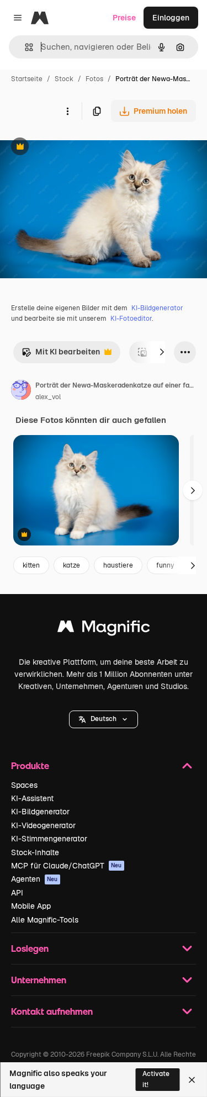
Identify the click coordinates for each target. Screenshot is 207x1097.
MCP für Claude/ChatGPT (66, 866)
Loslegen (30, 948)
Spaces (24, 785)
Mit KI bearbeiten (61, 355)
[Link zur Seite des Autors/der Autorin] (21, 391)
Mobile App (31, 906)
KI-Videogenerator (43, 825)
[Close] (192, 1080)
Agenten (34, 879)
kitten (31, 565)
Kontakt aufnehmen (52, 1011)
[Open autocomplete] (24, 47)
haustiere (118, 565)
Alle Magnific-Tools (44, 920)
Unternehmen (38, 979)
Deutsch (103, 718)
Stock (64, 79)
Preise (124, 18)
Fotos (94, 79)
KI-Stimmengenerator (49, 839)
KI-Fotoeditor (131, 318)
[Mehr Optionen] (67, 111)
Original (70, 147)
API (17, 893)
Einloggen (170, 18)
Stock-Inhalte (35, 852)
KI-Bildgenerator (157, 308)
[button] (103, 719)
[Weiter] (162, 352)
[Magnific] (103, 629)
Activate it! (155, 1079)
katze (71, 565)
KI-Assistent (32, 798)
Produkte (30, 765)
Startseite (27, 79)
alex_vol (48, 397)
